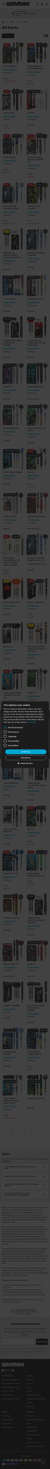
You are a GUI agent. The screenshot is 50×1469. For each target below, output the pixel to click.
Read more (32, 722)
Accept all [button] (25, 752)
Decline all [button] (26, 758)
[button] (25, 763)
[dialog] (25, 734)
